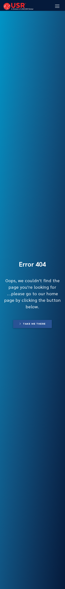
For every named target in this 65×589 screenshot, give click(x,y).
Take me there (34, 323)
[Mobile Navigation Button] (57, 6)
